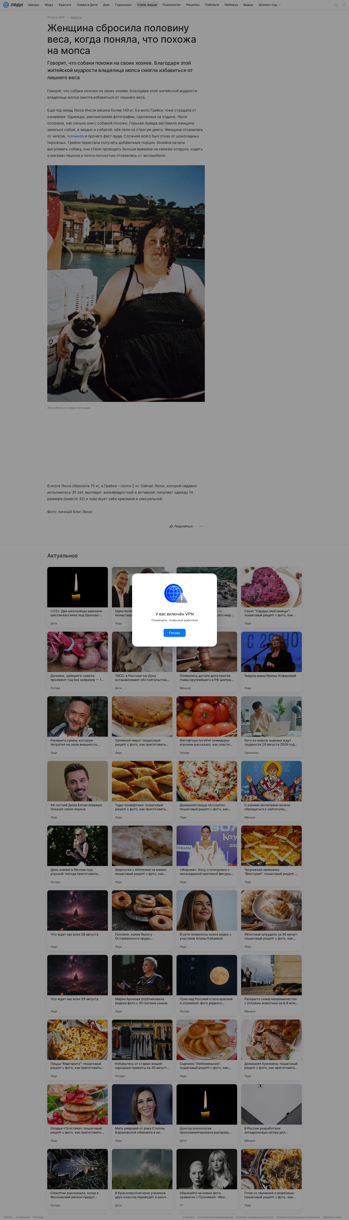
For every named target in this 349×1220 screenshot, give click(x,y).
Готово (174, 633)
